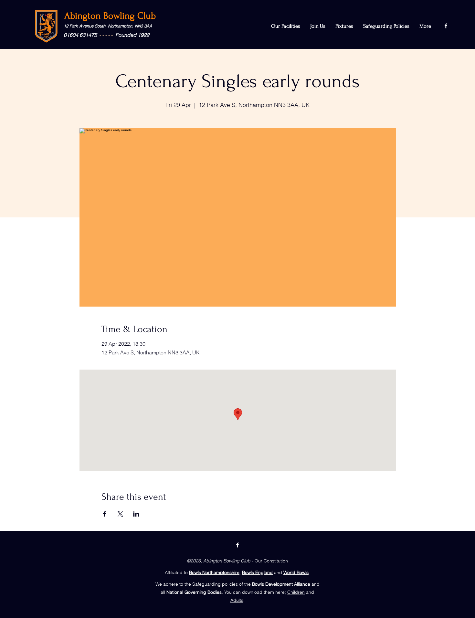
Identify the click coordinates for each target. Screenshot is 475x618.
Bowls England (257, 572)
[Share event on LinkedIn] (136, 514)
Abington (83, 15)
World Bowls (296, 572)
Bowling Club (129, 15)
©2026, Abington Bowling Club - (220, 561)
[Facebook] (446, 26)
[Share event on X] (120, 514)
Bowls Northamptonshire (214, 572)
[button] (386, 26)
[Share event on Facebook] (104, 514)
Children (296, 592)
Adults (236, 600)
